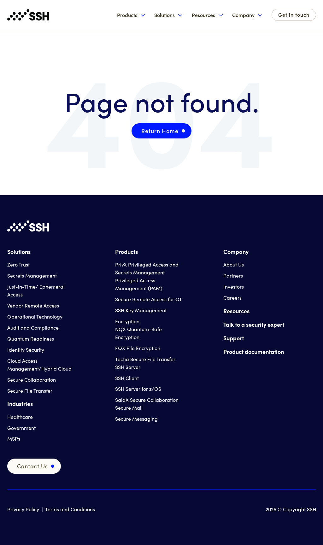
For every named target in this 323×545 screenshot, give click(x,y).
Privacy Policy (23, 509)
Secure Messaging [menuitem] (136, 418)
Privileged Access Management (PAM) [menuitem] (138, 284)
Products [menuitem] (126, 251)
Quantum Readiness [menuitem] (30, 338)
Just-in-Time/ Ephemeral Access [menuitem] (36, 290)
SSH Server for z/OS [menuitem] (138, 388)
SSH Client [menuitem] (127, 378)
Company (243, 15)
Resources (203, 15)
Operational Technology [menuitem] (34, 316)
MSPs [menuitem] (13, 438)
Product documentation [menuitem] (253, 351)
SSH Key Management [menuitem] (141, 310)
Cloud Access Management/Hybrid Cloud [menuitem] (39, 364)
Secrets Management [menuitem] (32, 275)
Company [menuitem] (236, 251)
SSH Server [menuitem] (127, 367)
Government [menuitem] (21, 428)
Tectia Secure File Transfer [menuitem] (145, 359)
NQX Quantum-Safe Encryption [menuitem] (138, 333)
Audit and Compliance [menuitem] (33, 327)
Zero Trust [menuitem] (18, 264)
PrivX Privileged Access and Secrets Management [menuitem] (147, 268)
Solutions (164, 15)
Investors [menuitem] (233, 286)
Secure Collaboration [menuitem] (31, 379)
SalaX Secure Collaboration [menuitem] (147, 399)
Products (127, 15)
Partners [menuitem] (233, 275)
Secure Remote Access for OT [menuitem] (148, 299)
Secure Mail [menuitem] (129, 407)
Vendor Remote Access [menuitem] (33, 305)
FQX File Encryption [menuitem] (137, 348)
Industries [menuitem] (20, 403)
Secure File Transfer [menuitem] (29, 390)
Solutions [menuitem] (19, 251)
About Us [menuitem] (233, 264)
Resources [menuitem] (236, 311)
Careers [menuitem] (232, 297)
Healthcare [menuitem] (20, 416)
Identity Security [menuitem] (25, 349)
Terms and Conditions (70, 509)
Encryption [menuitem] (127, 321)
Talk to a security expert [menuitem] (253, 324)
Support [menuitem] (233, 338)
